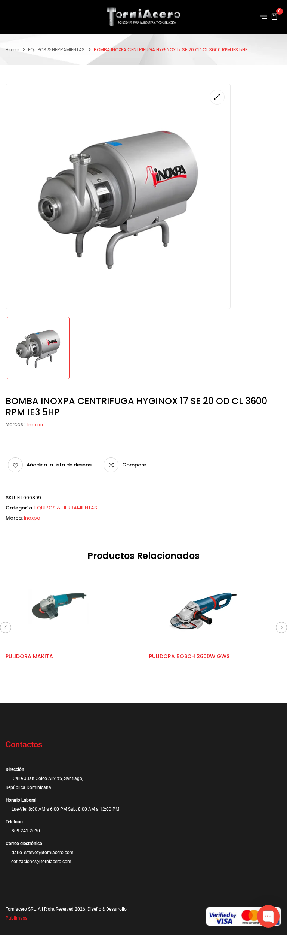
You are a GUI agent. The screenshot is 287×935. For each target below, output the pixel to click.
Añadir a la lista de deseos (59, 464)
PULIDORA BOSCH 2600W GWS (189, 656)
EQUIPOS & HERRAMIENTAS (56, 49)
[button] (274, 16)
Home (12, 49)
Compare (134, 464)
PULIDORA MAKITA (29, 656)
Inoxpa (35, 424)
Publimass (16, 918)
